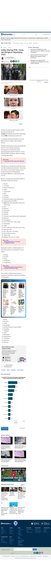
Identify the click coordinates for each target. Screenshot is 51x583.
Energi (2, 533)
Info (9, 39)
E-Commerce (16, 43)
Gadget (30, 43)
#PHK (8, 370)
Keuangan (11, 530)
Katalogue (11, 541)
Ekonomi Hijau (23, 38)
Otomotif (46, 38)
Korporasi (11, 533)
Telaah (2, 538)
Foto (10, 542)
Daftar (35, 549)
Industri (2, 530)
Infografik (45, 529)
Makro (10, 529)
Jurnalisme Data (31, 38)
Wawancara (3, 541)
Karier (17, 556)
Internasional (3, 532)
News (10, 538)
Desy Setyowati (7, 366)
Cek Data (45, 532)
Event (19, 543)
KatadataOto (20, 544)
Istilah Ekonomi (29, 532)
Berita (3, 38)
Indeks (19, 538)
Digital (12, 38)
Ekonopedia (17, 38)
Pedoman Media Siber (24, 556)
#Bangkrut (13, 370)
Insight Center (21, 540)
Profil (27, 530)
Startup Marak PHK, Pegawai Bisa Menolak (14, 161)
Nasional (2, 529)
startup (3, 134)
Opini (2, 539)
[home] (1, 38)
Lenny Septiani (10, 57)
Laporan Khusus (4, 542)
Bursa (10, 532)
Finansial (8, 38)
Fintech (21, 43)
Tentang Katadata (6, 556)
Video (2, 39)
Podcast (6, 39)
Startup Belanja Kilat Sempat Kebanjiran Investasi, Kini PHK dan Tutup (13, 267)
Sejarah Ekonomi (29, 529)
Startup (26, 43)
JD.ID (5, 203)
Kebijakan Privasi (33, 556)
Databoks (20, 542)
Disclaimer (40, 556)
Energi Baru (37, 529)
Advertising (13, 556)
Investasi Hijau (38, 532)
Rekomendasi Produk (6, 280)
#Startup (3, 370)
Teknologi (35, 43)
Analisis (44, 530)
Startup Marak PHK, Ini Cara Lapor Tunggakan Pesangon (12, 242)
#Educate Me (20, 370)
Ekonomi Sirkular (38, 530)
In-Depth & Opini (39, 38)
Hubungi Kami (45, 556)
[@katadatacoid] (42, 552)
